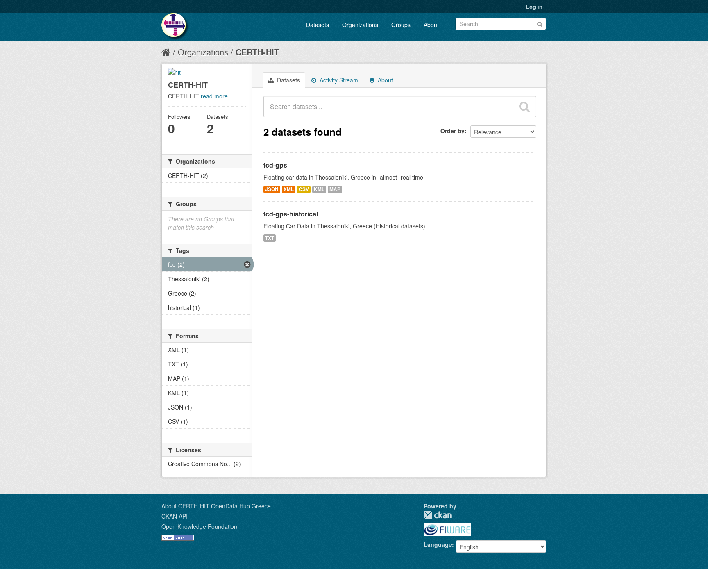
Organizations (360, 24)
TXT (269, 237)
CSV (304, 189)
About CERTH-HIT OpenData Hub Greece (216, 506)
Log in (534, 6)
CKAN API (174, 516)
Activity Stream (338, 80)
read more (214, 96)
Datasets (317, 24)
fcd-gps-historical (290, 213)
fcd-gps (275, 165)
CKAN (438, 515)
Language (438, 544)
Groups (401, 24)
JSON (272, 189)
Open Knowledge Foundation (199, 526)
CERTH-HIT (257, 52)
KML (319, 189)
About (431, 24)
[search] (524, 106)
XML (289, 189)
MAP (334, 189)
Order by (452, 131)
